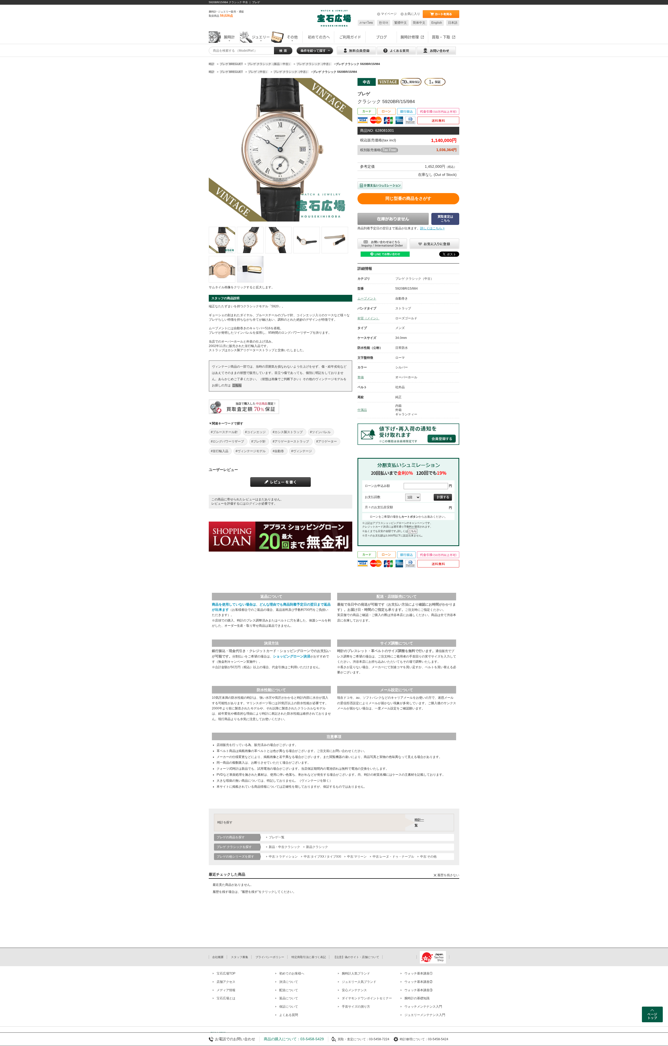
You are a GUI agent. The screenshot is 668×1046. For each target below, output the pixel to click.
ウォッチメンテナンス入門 (423, 1006)
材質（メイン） (368, 318)
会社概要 (218, 957)
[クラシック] (222, 240)
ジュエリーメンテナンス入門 (424, 1015)
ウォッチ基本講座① (418, 973)
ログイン (252, 503)
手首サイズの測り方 (356, 1006)
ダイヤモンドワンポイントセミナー (367, 998)
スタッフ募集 (239, 957)
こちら (237, 385)
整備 (360, 377)
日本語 (452, 23)
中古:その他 (428, 856)
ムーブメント (366, 298)
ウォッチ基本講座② (418, 982)
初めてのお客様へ (291, 973)
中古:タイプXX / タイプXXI (322, 856)
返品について (288, 998)
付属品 (362, 410)
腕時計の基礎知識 (417, 998)
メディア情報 (226, 990)
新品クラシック (317, 847)
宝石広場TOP (226, 973)
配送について (288, 990)
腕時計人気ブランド (356, 973)
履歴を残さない (448, 875)
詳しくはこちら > (432, 228)
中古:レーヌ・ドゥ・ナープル (393, 856)
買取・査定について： (353, 1039)
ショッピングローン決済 (291, 656)
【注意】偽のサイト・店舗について (356, 957)
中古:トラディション (283, 856)
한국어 (383, 23)
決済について (288, 982)
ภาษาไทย (366, 23)
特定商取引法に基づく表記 (308, 957)
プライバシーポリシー (269, 957)
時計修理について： (414, 1039)
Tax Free (389, 150)
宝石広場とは (226, 998)
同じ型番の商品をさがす (408, 198)
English (436, 23)
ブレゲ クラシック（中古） (414, 278)
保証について (288, 1006)
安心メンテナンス (354, 990)
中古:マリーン (357, 856)
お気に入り (412, 14)
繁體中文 (400, 23)
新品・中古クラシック (284, 847)
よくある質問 (288, 1015)
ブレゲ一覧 (276, 837)
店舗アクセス (226, 982)
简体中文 (419, 23)
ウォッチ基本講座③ (418, 990)
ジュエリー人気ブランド (359, 982)
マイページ (389, 14)
